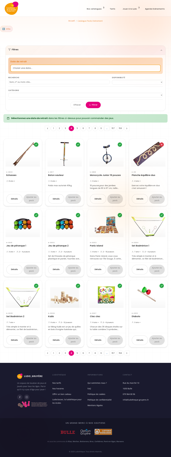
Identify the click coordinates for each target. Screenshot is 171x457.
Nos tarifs (56, 383)
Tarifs (112, 9)
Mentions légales (95, 405)
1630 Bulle (127, 388)
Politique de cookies (96, 394)
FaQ (89, 388)
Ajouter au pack (31, 199)
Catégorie (13, 90)
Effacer (77, 104)
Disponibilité (118, 77)
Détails (14, 199)
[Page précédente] (47, 128)
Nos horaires (58, 388)
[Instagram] (26, 397)
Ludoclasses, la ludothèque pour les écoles (67, 401)
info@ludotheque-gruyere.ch (136, 399)
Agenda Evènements (155, 9)
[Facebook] (19, 397)
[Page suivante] (126, 128)
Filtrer (95, 104)
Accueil (71, 20)
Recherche (13, 77)
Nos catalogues (94, 9)
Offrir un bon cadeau (61, 394)
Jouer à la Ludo (130, 9)
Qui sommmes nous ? (97, 383)
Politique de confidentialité (100, 399)
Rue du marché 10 (131, 383)
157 (113, 128)
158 (120, 128)
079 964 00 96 (129, 394)
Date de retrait (18, 61)
